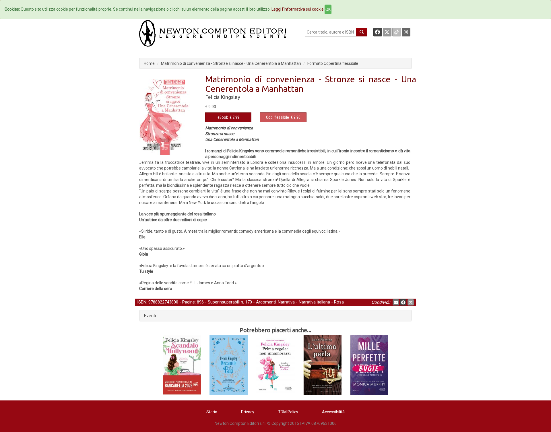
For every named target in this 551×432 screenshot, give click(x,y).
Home (149, 63)
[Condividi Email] (396, 302)
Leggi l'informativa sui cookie (297, 9)
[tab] (275, 315)
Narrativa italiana (314, 302)
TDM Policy (288, 412)
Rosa (339, 302)
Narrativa (286, 302)
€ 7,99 (228, 117)
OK (328, 9)
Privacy (247, 412)
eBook (223, 117)
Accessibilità (333, 412)
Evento (151, 315)
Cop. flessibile (277, 117)
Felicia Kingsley (222, 97)
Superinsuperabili (224, 302)
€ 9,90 (283, 117)
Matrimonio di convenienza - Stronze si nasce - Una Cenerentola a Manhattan (231, 63)
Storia (211, 412)
